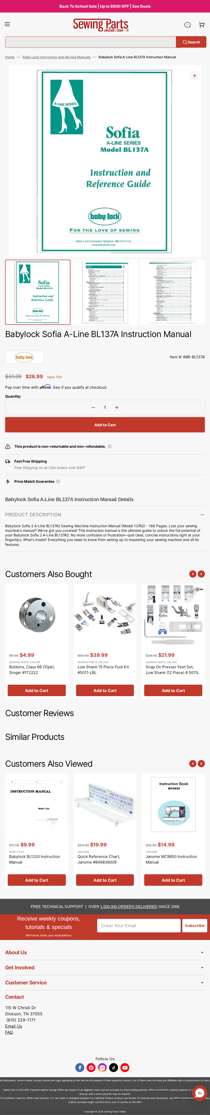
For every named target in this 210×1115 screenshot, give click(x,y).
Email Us (13, 1026)
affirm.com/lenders (159, 1089)
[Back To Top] (202, 1107)
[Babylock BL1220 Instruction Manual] (36, 831)
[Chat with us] (187, 24)
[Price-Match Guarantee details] (58, 481)
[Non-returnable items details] (109, 446)
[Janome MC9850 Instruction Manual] (173, 831)
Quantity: (13, 396)
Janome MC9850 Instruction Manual (171, 859)
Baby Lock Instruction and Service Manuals (56, 57)
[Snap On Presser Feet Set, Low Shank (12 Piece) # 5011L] (173, 641)
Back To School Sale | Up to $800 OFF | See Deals (105, 6)
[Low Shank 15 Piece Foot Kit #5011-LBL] (105, 641)
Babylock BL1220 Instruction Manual (34, 859)
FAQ (9, 1032)
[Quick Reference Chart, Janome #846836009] (105, 831)
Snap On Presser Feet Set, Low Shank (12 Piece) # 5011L (172, 669)
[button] (7, 24)
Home (10, 57)
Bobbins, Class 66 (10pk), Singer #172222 (32, 669)
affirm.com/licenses (184, 1098)
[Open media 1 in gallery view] (195, 76)
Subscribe (195, 925)
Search (193, 42)
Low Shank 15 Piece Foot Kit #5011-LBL (103, 669)
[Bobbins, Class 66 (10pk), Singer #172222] (36, 641)
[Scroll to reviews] (105, 345)
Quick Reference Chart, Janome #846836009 (99, 859)
